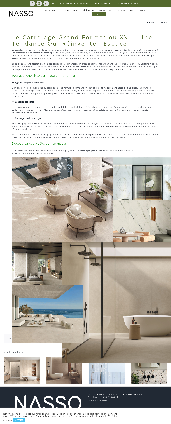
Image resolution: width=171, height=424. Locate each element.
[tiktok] (46, 3)
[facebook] (32, 3)
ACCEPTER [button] (18, 420)
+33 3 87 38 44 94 (109, 397)
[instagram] (39, 3)
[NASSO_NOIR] (21, 10)
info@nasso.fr (101, 400)
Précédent (150, 22)
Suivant (161, 22)
